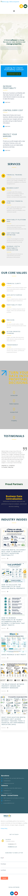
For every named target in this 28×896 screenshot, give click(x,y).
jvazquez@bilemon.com (8, 803)
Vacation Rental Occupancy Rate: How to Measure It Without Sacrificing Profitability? (13, 552)
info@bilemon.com (7, 793)
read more (7, 102)
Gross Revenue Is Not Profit (13, 654)
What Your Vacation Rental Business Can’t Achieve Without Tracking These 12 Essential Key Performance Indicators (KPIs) (13, 720)
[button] (14, 11)
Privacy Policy (4, 828)
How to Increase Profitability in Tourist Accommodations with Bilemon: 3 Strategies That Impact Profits (13, 621)
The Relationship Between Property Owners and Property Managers (12, 686)
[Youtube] (25, 6)
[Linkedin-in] (12, 893)
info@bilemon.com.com (8, 783)
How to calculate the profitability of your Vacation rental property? (13, 586)
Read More (3, 558)
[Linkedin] (21, 6)
